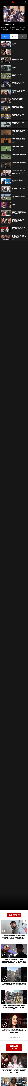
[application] (14, 14)
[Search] (26, 2)
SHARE (14, 36)
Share (5, 36)
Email (22, 36)
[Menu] (2, 2)
